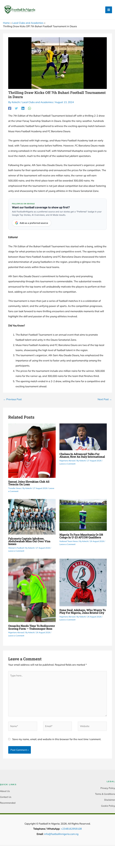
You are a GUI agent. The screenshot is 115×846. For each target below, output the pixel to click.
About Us (5, 791)
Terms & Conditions (105, 794)
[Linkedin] (22, 108)
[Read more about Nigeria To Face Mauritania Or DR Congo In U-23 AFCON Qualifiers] (83, 514)
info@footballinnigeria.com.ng (61, 833)
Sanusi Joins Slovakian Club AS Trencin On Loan (28, 483)
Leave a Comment (67, 464)
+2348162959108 (71, 828)
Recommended (7, 802)
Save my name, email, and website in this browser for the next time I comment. (56, 739)
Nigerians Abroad (67, 460)
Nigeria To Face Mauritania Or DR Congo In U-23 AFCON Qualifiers (81, 536)
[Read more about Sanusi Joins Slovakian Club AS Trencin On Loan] (32, 450)
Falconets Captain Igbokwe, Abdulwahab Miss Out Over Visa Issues (29, 541)
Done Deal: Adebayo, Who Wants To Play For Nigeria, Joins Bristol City (82, 611)
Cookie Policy (108, 805)
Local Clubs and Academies (37, 102)
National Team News (68, 541)
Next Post (105, 399)
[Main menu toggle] (108, 9)
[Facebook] (9, 108)
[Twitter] (16, 108)
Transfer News (14, 488)
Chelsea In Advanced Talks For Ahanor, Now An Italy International (82, 455)
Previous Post (12, 399)
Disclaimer (109, 799)
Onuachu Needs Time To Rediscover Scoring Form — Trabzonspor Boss (31, 627)
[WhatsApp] (29, 108)
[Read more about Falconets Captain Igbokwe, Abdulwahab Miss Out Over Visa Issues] (32, 516)
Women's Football (16, 548)
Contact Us (5, 797)
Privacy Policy (107, 788)
